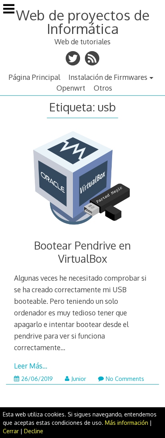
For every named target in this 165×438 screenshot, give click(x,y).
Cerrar (11, 431)
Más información (126, 422)
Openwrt (70, 87)
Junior (78, 378)
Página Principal (34, 77)
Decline (33, 431)
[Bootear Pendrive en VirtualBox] (82, 181)
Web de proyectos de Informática (82, 21)
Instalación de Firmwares (107, 77)
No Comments (125, 378)
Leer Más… (30, 365)
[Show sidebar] (8, 9)
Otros (103, 87)
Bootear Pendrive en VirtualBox (82, 252)
